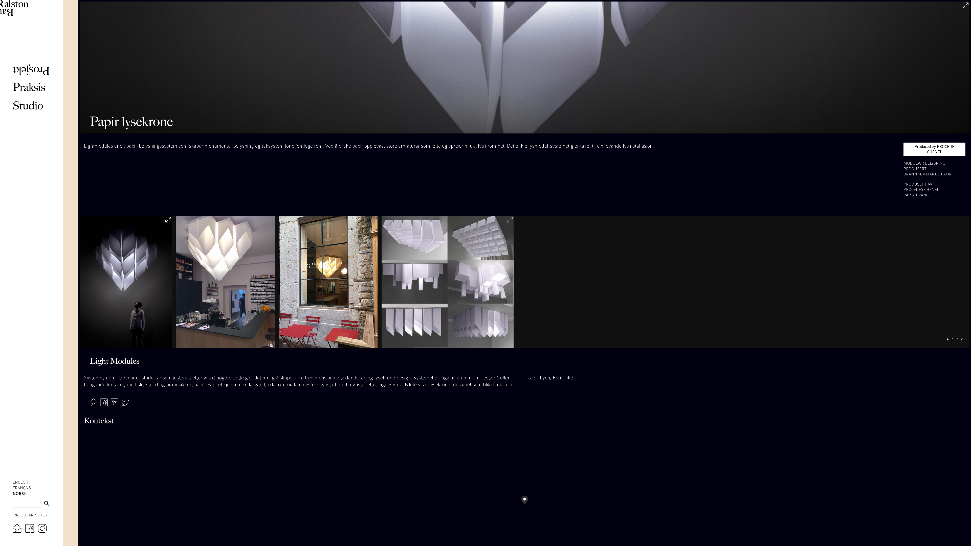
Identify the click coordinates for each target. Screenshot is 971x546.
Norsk (20, 493)
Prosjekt (31, 71)
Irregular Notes (30, 515)
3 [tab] (960, 341)
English (20, 482)
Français (22, 488)
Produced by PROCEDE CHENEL (934, 149)
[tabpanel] (126, 282)
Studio (28, 105)
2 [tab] (955, 341)
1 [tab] (950, 341)
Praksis (29, 87)
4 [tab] (964, 341)
